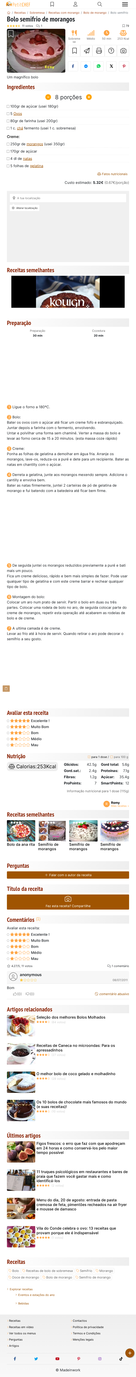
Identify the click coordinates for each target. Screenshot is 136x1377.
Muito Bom (39, 727)
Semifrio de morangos (48, 846)
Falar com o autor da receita (70, 875)
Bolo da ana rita (21, 844)
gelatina (36, 166)
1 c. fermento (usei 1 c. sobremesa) (43, 128)
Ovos (17, 113)
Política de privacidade (88, 1327)
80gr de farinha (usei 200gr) (34, 121)
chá (20, 128)
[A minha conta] (75, 4)
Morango (106, 1271)
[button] (11, 51)
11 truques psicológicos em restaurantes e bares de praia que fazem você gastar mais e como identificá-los (82, 1176)
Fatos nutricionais (114, 174)
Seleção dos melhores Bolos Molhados (70, 1017)
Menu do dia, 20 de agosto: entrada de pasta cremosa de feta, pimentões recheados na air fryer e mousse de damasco (81, 1204)
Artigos (14, 1345)
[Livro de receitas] (52, 4)
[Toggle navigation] (125, 4)
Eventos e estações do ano (36, 1295)
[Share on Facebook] (73, 66)
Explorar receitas (21, 1289)
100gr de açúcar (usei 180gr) (34, 106)
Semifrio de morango (95, 1277)
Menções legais (83, 1339)
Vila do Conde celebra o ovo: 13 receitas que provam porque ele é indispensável (76, 1230)
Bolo (15, 1271)
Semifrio (86, 1271)
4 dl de (21, 158)
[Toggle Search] (100, 4)
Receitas (14, 1320)
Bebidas (23, 1303)
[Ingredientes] (6, 688)
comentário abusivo (113, 994)
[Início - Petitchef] (8, 12)
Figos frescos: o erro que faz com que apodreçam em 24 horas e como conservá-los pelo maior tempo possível (80, 1148)
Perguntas (15, 1339)
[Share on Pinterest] (124, 66)
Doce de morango (25, 1277)
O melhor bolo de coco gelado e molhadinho (75, 1074)
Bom (34, 733)
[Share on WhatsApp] (99, 66)
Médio (36, 739)
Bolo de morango (59, 1277)
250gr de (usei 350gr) (37, 144)
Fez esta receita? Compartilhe (68, 906)
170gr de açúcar (23, 151)
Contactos (80, 1320)
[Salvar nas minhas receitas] (74, 51)
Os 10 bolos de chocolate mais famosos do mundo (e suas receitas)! (81, 1104)
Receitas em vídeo (21, 1327)
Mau (34, 745)
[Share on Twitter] (111, 66)
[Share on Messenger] (86, 66)
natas (27, 158)
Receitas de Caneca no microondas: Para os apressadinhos (75, 1047)
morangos (35, 144)
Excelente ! (40, 721)
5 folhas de (26, 166)
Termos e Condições (86, 1333)
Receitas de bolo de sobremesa (49, 1271)
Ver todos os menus (22, 1333)
